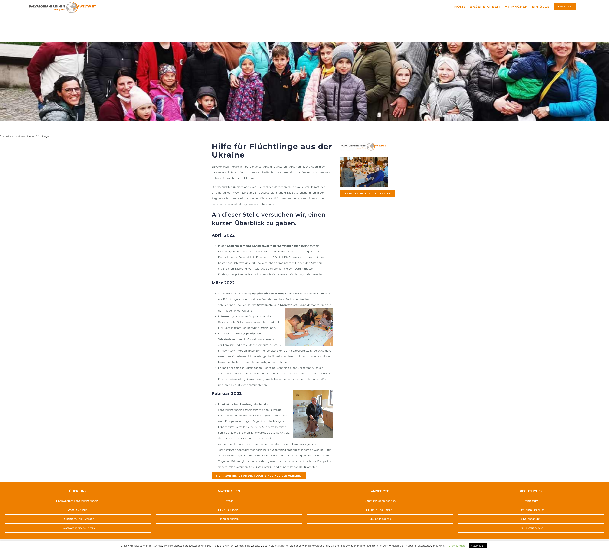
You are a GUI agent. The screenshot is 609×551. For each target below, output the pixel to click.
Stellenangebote (380, 518)
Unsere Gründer (78, 509)
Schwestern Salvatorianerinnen (78, 500)
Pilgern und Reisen (380, 509)
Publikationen (229, 509)
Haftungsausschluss (531, 509)
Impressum (531, 500)
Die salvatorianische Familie (78, 527)
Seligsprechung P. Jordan (78, 518)
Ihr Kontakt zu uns (531, 527)
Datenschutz (531, 518)
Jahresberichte (229, 518)
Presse (229, 500)
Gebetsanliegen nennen (380, 500)
